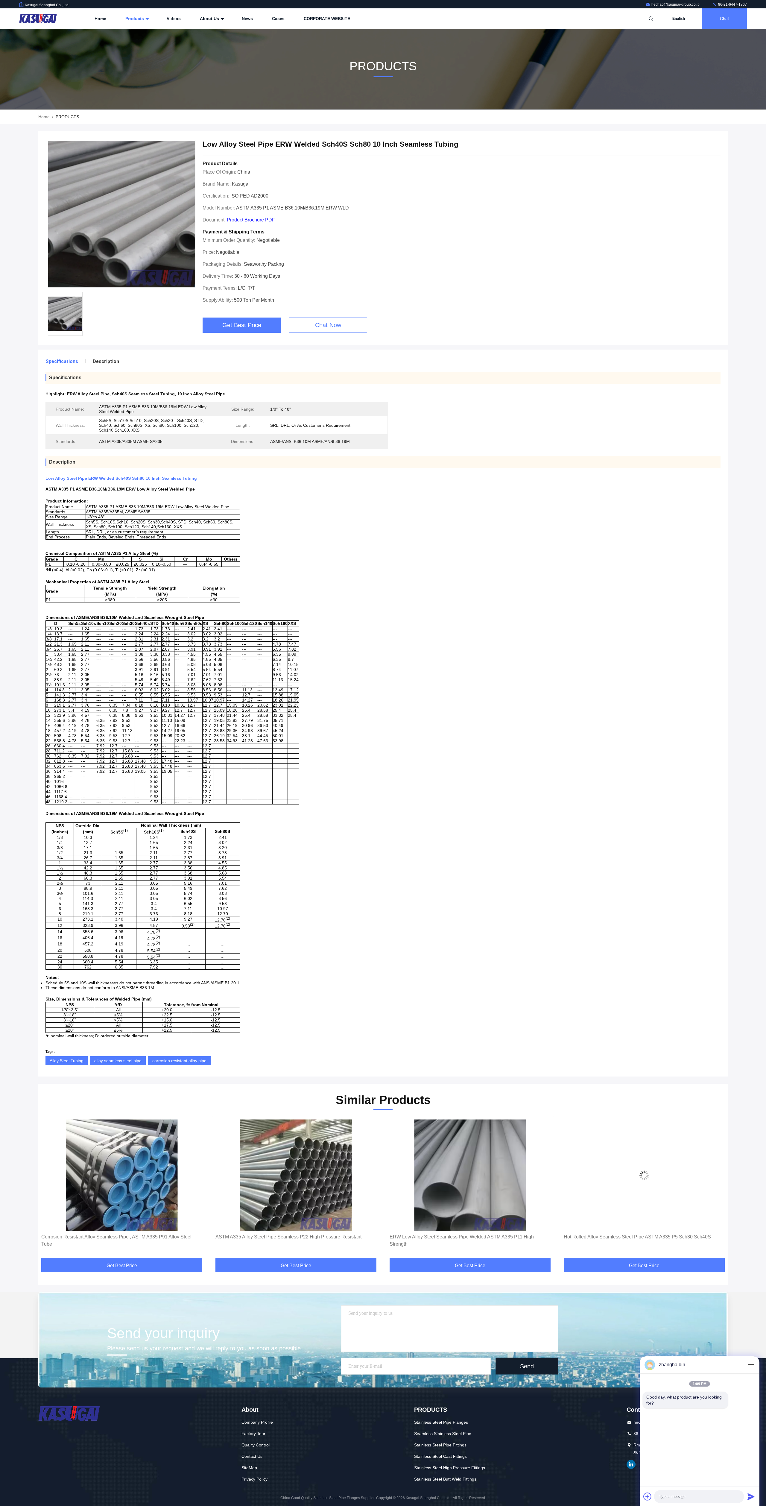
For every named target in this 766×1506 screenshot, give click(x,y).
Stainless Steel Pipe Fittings (440, 1445)
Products (135, 18)
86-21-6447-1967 (732, 4)
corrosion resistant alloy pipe (179, 1060)
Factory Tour (253, 1433)
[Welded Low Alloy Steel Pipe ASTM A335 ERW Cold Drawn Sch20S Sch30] (644, 1175)
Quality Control (255, 1445)
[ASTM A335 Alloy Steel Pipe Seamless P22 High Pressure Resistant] (121, 1175)
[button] (49, 1189)
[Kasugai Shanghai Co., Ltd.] (38, 18)
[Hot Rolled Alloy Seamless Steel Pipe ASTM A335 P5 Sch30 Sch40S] (470, 1175)
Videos (174, 18)
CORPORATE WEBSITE (327, 18)
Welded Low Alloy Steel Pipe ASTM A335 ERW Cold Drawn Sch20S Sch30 (644, 1236)
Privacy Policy (254, 1479)
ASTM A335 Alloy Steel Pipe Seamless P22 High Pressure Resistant (114, 1236)
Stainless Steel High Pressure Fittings (449, 1467)
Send (527, 1366)
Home (100, 18)
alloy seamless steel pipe (118, 1060)
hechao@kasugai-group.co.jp (675, 4)
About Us (210, 18)
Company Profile (257, 1422)
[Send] (751, 1496)
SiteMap (249, 1467)
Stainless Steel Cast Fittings (440, 1456)
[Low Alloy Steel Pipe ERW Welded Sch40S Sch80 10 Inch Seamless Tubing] (121, 214)
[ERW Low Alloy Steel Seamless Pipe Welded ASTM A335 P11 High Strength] (295, 1175)
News (247, 18)
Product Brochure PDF (251, 219)
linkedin (631, 1464)
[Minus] (751, 1364)
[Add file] (647, 1496)
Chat (724, 18)
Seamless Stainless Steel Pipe (442, 1433)
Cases (278, 18)
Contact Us (251, 1456)
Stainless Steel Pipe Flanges (441, 1422)
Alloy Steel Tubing (66, 1060)
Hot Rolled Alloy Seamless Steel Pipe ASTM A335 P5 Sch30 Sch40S (463, 1236)
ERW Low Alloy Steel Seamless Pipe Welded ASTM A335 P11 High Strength (287, 1240)
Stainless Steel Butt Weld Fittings (445, 1479)
